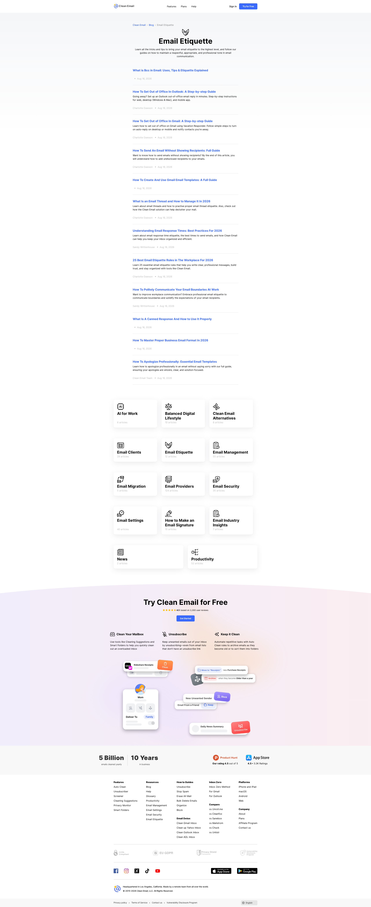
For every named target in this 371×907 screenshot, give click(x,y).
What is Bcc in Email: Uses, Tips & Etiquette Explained (170, 70)
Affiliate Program (248, 823)
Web (241, 800)
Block (180, 810)
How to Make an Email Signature (179, 522)
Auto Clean (120, 786)
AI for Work (127, 413)
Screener (118, 796)
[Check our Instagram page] (126, 871)
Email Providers (179, 486)
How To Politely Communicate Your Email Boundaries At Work (176, 289)
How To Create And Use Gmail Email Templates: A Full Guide (175, 180)
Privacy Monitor (122, 805)
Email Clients (129, 452)
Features (171, 6)
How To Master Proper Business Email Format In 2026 (170, 340)
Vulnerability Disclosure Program (182, 902)
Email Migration (131, 486)
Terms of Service (139, 902)
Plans (184, 6)
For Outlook (215, 796)
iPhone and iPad (247, 786)
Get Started (185, 618)
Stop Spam (183, 791)
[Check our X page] (136, 871)
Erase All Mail (184, 796)
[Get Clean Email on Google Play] (247, 871)
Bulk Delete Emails (187, 800)
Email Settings (130, 520)
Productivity (202, 559)
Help (193, 6)
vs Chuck (214, 827)
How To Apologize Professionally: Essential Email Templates (175, 361)
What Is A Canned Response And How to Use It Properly (172, 319)
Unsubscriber (121, 791)
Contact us (245, 827)
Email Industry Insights (226, 522)
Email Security (226, 486)
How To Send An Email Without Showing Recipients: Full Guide (176, 150)
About (242, 813)
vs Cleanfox (215, 813)
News (122, 559)
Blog (148, 786)
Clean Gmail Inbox (187, 823)
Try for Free (248, 6)
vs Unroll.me (216, 809)
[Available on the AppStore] (221, 871)
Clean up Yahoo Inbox (189, 827)
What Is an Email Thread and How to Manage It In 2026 (171, 201)
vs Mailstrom (216, 823)
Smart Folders (121, 810)
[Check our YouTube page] (157, 871)
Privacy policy (120, 902)
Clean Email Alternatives (224, 415)
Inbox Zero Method (219, 786)
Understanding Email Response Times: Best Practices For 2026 (177, 230)
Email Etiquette (179, 452)
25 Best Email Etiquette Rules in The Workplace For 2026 (173, 260)
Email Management (230, 452)
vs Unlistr (214, 832)
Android (243, 796)
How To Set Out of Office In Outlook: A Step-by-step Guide (174, 91)
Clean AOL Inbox (186, 837)
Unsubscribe (183, 786)
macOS (243, 791)
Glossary (151, 796)
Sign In (233, 6)
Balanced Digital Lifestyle (180, 415)
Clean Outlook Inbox (188, 832)
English (249, 902)
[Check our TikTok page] (147, 871)
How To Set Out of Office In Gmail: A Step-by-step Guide (173, 121)
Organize (182, 805)
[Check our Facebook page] (116, 871)
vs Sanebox (215, 818)
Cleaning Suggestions (125, 800)
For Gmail (214, 791)
